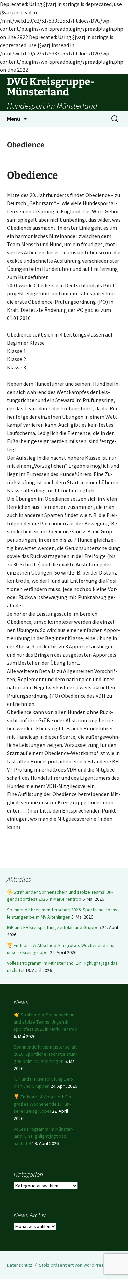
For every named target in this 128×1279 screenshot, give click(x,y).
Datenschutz (19, 1265)
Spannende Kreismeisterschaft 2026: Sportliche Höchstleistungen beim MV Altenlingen (45, 1054)
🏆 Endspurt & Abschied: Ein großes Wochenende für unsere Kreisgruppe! (42, 1104)
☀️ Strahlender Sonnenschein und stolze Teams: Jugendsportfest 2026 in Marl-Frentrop (45, 1022)
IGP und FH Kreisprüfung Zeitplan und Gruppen (54, 927)
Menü (13, 118)
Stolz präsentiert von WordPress (72, 1265)
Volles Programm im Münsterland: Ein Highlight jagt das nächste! (43, 1136)
